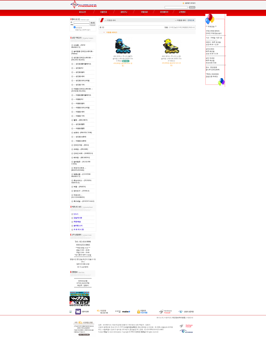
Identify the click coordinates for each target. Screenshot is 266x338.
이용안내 (189, 318)
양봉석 (147, 325)
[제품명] (185, 27)
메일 (105, 332)
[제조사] (192, 27)
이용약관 (167, 318)
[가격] (171, 27)
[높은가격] (178, 27)
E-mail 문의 (83, 267)
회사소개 (160, 318)
